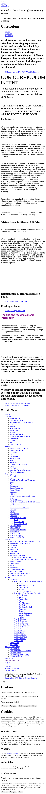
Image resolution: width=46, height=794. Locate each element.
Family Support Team (17, 555)
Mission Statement (16, 434)
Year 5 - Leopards (20, 637)
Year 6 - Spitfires (20, 639)
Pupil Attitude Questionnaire (20, 573)
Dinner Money (15, 456)
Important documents (26, 585)
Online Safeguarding (12, 647)
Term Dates (14, 549)
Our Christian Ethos (17, 420)
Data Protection (15, 444)
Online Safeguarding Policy (19, 655)
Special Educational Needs (19, 508)
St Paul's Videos (15, 534)
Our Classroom (24, 603)
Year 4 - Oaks (19, 633)
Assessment (14, 430)
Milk (11, 460)
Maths (12, 482)
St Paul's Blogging (16, 536)
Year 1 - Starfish (20, 619)
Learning (8, 34)
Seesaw (21, 589)
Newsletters (14, 567)
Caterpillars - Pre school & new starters (28, 581)
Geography (14, 492)
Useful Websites (24, 615)
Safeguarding (14, 553)
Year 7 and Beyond (16, 571)
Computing (14, 486)
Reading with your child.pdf (15, 311)
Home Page (5, 6)
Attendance (14, 545)
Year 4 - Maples (19, 631)
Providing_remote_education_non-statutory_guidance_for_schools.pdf (17, 404)
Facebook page (15, 561)
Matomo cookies (12, 753)
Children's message (16, 657)
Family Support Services (23, 557)
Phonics (21, 601)
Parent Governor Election (19, 448)
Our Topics (23, 595)
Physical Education (16, 500)
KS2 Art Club (19, 522)
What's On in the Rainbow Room (26, 559)
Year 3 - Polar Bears (21, 627)
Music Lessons (15, 458)
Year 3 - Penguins (20, 629)
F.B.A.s (12, 512)
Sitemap (8, 666)
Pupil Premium (15, 528)
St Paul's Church (16, 428)
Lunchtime (13, 551)
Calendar (13, 547)
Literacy (13, 478)
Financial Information (17, 472)
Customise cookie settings (27, 706)
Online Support (15, 653)
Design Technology (17, 488)
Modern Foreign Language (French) (22, 496)
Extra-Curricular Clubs (18, 518)
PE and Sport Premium (18, 530)
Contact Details (15, 424)
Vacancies (13, 462)
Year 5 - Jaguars (20, 635)
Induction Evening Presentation (21, 470)
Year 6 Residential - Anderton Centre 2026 (25, 541)
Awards (12, 432)
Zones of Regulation (17, 538)
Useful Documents (25, 613)
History (12, 494)
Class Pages (14, 579)
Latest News (14, 563)
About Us (8, 417)
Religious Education (17, 504)
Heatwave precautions (17, 575)
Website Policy (10, 670)
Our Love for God (25, 607)
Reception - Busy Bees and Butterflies (27, 593)
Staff (11, 442)
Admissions (14, 452)
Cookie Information (12, 668)
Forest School (15, 490)
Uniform (13, 454)
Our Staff (22, 605)
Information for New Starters (20, 543)
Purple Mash (14, 643)
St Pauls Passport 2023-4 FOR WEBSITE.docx (22, 72)
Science (12, 506)
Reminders (22, 609)
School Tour (9, 659)
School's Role (15, 649)
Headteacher (14, 438)
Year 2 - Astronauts (21, 623)
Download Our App (12, 661)
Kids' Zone (14, 645)
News (21, 583)
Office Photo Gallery (17, 450)
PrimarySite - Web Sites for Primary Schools (21, 678)
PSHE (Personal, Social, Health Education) (25, 502)
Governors (13, 440)
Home (7, 32)
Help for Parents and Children (20, 651)
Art (11, 484)
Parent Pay (13, 466)
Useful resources (24, 591)
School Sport (14, 514)
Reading (13, 510)
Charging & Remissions (18, 464)
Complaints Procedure (17, 569)
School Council (15, 526)
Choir (16, 520)
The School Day (15, 418)
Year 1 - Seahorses (20, 621)
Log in (3, 4)
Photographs (23, 587)
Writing (21, 617)
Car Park (13, 468)
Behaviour (13, 516)
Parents (7, 540)
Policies (12, 426)
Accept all (13, 706)
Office (7, 446)
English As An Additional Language (22, 480)
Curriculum (9, 36)
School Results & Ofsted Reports (21, 422)
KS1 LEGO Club (20, 524)
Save (20, 792)
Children (8, 577)
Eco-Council (14, 532)
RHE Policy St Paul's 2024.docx (16, 301)
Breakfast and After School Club (21, 436)
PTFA (12, 565)
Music (12, 498)
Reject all (5, 706)
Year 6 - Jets (18, 641)
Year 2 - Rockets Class (22, 625)
